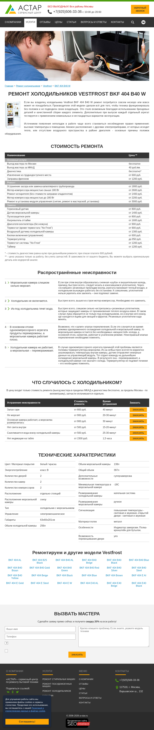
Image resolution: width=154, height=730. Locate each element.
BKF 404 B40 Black (114, 561)
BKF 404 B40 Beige (89, 561)
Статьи (71, 22)
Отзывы (45, 22)
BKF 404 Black (65, 575)
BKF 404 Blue (89, 575)
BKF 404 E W (64, 583)
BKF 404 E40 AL (89, 583)
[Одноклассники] (13, 692)
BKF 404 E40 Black (139, 584)
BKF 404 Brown (114, 575)
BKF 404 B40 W (62, 86)
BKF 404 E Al (139, 575)
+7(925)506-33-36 (67, 11)
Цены (58, 22)
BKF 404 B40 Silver (114, 569)
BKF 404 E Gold (15, 583)
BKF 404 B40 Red (89, 567)
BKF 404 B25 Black (39, 561)
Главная (9, 86)
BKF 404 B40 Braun (15, 569)
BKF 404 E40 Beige (114, 584)
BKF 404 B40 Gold (40, 567)
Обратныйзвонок (140, 9)
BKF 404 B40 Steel (139, 569)
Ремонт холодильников (28, 86)
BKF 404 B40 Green (64, 569)
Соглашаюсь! (27, 721)
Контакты (117, 22)
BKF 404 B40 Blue (139, 560)
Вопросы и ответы (93, 22)
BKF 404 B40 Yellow (15, 576)
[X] (17, 692)
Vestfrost (47, 86)
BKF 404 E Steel (40, 583)
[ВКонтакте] (8, 692)
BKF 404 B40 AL (65, 560)
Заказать (138, 409)
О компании (13, 22)
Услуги (30, 22)
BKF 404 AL (14, 560)
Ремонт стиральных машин (58, 679)
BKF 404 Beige (40, 575)
